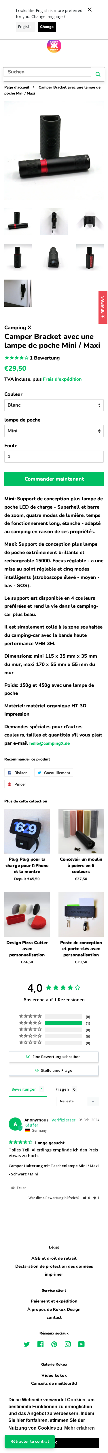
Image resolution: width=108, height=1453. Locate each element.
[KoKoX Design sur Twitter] (27, 1345)
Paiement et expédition (54, 1301)
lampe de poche (22, 420)
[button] (86, 1197)
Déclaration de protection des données (54, 1266)
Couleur (13, 394)
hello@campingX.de (49, 743)
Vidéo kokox (54, 1375)
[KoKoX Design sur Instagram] (68, 1345)
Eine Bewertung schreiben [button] (57, 1056)
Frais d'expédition (62, 379)
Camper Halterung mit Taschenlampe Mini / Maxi (54, 1165)
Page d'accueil (16, 87)
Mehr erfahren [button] (79, 1428)
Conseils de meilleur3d (54, 1383)
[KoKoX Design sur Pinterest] (54, 1345)
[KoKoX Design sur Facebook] (40, 1345)
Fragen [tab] (62, 1089)
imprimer (54, 1274)
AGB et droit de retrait (54, 1258)
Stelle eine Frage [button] (56, 1070)
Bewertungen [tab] (24, 1089)
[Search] (98, 74)
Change (47, 26)
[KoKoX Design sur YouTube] (81, 1345)
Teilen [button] (21, 1187)
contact (54, 1317)
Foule (10, 445)
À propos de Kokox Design (54, 1309)
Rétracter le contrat (29, 1441)
